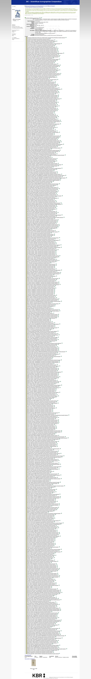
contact (13, 39)
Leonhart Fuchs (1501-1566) (40, 22)
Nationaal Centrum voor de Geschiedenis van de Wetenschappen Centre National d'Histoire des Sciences (58, 678)
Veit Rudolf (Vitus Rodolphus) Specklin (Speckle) (56, 37)
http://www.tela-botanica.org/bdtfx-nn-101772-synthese (45, 33)
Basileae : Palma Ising (39, 23)
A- (12, 6)
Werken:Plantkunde (38, 29)
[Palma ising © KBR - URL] (33, 665)
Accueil (13, 9)
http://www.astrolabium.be (15, 38)
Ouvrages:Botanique (39, 28)
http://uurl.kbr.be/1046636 (39, 34)
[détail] (25, 37)
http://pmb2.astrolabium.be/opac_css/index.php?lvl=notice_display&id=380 (48, 35)
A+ (14, 6)
